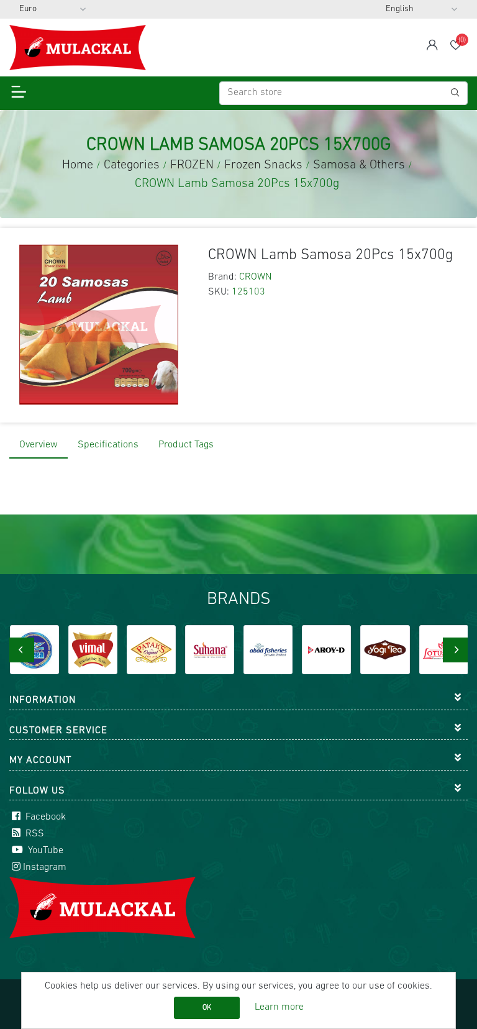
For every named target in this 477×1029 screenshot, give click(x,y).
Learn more (279, 1007)
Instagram (44, 867)
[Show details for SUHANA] (209, 649)
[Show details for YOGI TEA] (385, 649)
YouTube (44, 851)
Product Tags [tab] (186, 445)
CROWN (255, 277)
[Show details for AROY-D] (326, 649)
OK (206, 1008)
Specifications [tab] (108, 445)
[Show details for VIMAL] (93, 649)
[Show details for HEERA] (34, 649)
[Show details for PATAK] (151, 649)
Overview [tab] (38, 445)
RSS (33, 834)
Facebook (44, 817)
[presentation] (21, 650)
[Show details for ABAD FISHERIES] (268, 649)
